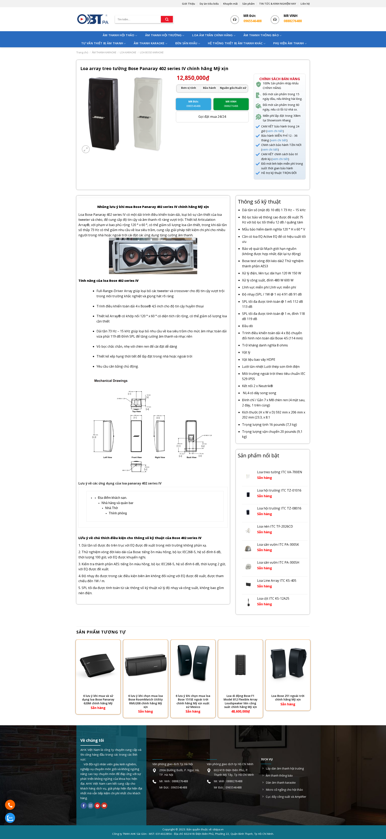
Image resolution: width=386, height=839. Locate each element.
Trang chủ (82, 52)
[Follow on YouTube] (104, 805)
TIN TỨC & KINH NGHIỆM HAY (277, 3)
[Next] (309, 679)
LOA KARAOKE (128, 52)
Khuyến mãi (230, 3)
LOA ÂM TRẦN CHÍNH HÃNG (212, 35)
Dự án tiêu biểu (209, 3)
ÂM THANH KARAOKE (149, 43)
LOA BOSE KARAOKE (152, 52)
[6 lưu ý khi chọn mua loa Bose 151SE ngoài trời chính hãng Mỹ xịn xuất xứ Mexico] (193, 665)
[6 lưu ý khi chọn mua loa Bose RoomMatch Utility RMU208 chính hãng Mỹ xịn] (145, 665)
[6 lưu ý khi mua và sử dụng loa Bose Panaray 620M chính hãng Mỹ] (98, 665)
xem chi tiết (275, 131)
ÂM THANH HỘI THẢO (118, 35)
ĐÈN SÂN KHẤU (186, 43)
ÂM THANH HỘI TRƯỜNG (163, 35)
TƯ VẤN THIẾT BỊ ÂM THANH (102, 43)
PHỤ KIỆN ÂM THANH (288, 43)
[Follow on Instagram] (90, 805)
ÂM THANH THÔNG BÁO (261, 35)
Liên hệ (305, 3)
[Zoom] (86, 149)
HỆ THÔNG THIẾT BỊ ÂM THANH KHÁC (235, 43)
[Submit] (167, 19)
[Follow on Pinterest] (97, 805)
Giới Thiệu (188, 3)
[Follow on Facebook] (84, 805)
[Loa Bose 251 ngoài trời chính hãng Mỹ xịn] (288, 665)
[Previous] (77, 679)
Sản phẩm (248, 3)
